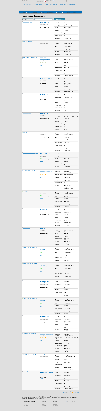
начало (64, 392)
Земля (74, 12)
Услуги (31, 4)
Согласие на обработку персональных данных (29, 399)
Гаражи (68, 12)
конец (78, 392)
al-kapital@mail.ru (36, 398)
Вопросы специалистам (70, 4)
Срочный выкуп (53, 4)
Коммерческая (50, 12)
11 (73, 392)
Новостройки (26, 12)
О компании (44, 401)
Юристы (36, 4)
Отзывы (43, 406)
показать (41, 28)
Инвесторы (34, 12)
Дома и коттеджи (60, 12)
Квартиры (42, 12)
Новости (61, 4)
